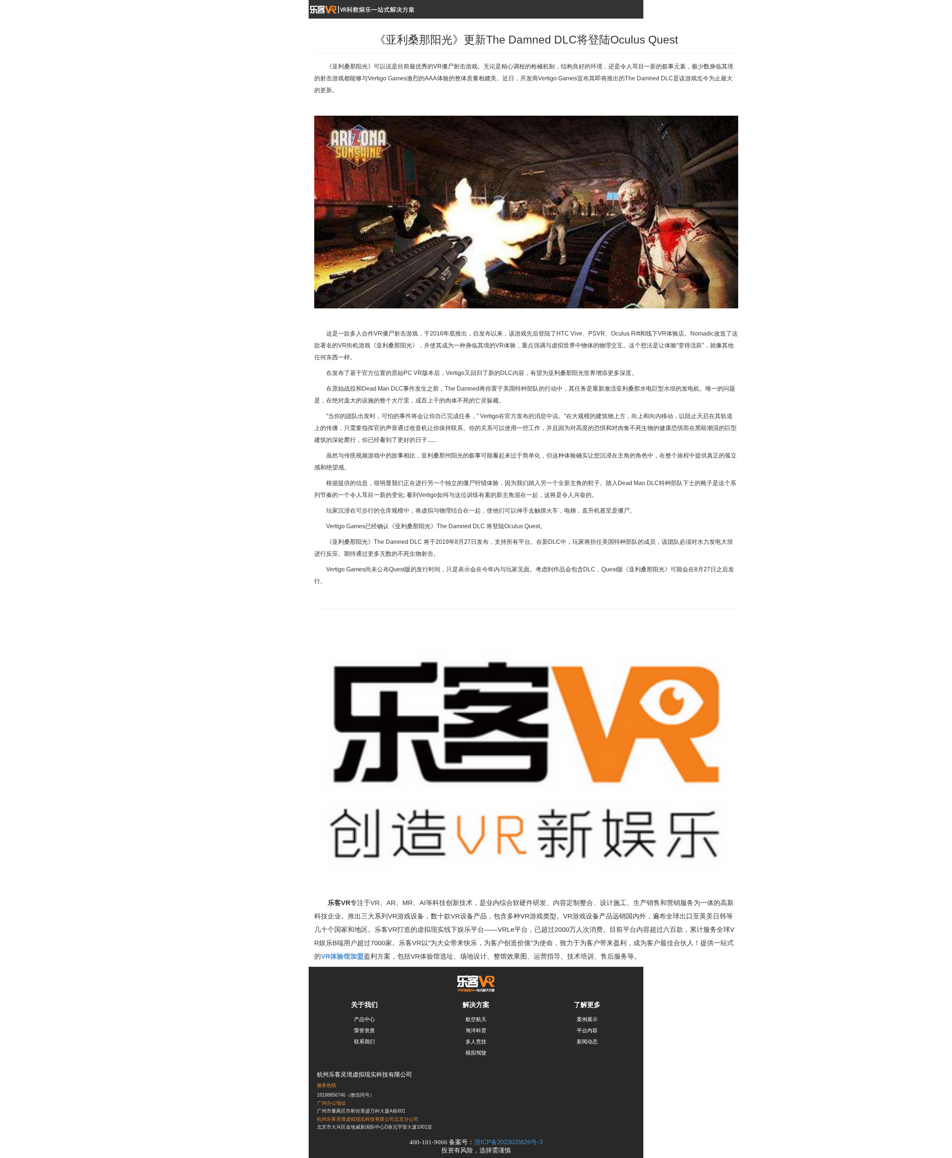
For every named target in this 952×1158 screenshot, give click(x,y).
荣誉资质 (364, 1030)
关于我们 (364, 1004)
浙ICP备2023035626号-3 (508, 1142)
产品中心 (364, 1019)
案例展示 (587, 1019)
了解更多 (587, 1004)
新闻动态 (587, 1042)
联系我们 (364, 1042)
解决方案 (476, 1004)
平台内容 (587, 1030)
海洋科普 (476, 1030)
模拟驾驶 (476, 1053)
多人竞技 (476, 1042)
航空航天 (476, 1019)
